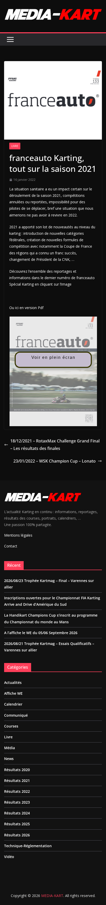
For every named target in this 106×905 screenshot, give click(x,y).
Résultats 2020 (17, 769)
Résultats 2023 (17, 802)
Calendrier (13, 704)
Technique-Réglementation (28, 845)
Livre (14, 146)
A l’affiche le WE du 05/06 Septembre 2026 (40, 632)
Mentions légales (18, 535)
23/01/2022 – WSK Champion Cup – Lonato (54, 461)
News (9, 758)
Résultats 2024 (17, 813)
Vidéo (9, 856)
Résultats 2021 (17, 780)
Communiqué (16, 715)
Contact (10, 546)
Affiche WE (13, 693)
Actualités (13, 682)
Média (9, 747)
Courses (11, 726)
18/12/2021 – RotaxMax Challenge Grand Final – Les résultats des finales (55, 444)
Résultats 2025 (17, 823)
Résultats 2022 (17, 791)
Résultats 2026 (17, 835)
